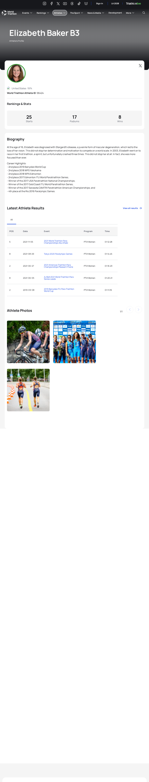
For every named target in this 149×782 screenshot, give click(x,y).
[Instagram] (44, 4)
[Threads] (72, 4)
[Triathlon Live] (133, 3)
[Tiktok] (79, 4)
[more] (28, 343)
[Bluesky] (86, 4)
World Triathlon (9, 12)
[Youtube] (65, 3)
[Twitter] (58, 3)
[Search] (143, 12)
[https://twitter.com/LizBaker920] (140, 65)
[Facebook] (51, 4)
